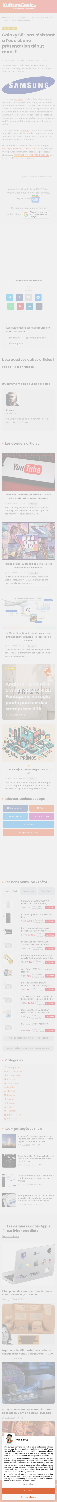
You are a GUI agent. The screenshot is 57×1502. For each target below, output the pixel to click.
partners (18, 1447)
